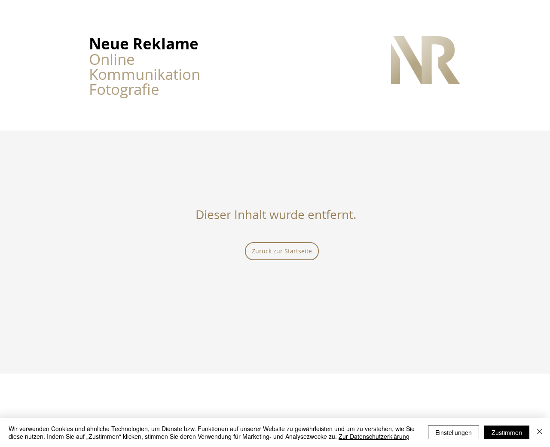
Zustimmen (507, 432)
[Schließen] (540, 432)
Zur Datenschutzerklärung (374, 436)
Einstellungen (453, 432)
